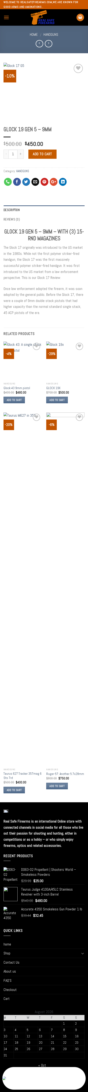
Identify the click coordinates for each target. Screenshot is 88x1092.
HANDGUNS (50, 34)
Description (12, 210)
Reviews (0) (12, 219)
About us (10, 971)
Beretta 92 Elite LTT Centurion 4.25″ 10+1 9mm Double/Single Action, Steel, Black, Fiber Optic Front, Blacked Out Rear (34, 1081)
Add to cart (42, 154)
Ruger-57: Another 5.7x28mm (65, 774)
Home (34, 34)
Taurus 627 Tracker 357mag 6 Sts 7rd (23, 776)
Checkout (10, 989)
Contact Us (11, 962)
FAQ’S (7, 980)
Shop (7, 953)
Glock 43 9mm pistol (17, 388)
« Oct (42, 1065)
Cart (7, 998)
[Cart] (80, 17)
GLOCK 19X (53, 388)
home (7, 944)
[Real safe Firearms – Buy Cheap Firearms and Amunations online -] (43, 17)
